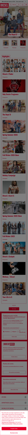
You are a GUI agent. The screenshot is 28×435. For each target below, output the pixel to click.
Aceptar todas (14, 428)
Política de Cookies (18, 423)
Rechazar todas (14, 432)
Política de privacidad (7, 423)
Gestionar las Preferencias (8, 422)
